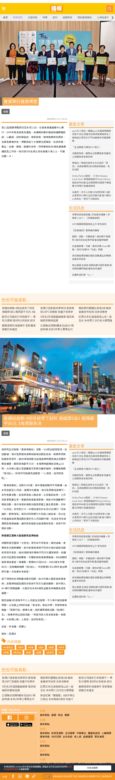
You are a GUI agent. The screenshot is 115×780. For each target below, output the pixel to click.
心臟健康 (106, 733)
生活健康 (70, 733)
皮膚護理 (88, 736)
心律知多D (103, 17)
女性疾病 (67, 736)
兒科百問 (56, 736)
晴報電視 (18, 17)
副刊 (55, 17)
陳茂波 (17, 652)
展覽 (51, 647)
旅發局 (50, 652)
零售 (31, 647)
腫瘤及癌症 (94, 733)
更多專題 (99, 736)
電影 (41, 647)
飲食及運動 (57, 733)
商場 (62, 647)
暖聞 (67, 715)
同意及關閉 (92, 767)
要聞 (53, 715)
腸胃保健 (45, 736)
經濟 (21, 647)
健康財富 (67, 17)
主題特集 (32, 17)
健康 (5, 17)
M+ (61, 652)
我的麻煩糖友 (85, 17)
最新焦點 (45, 715)
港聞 (5, 111)
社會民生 (8, 647)
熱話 (60, 715)
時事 (45, 17)
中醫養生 (81, 733)
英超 (29, 652)
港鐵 (6, 652)
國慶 (39, 652)
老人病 (77, 736)
